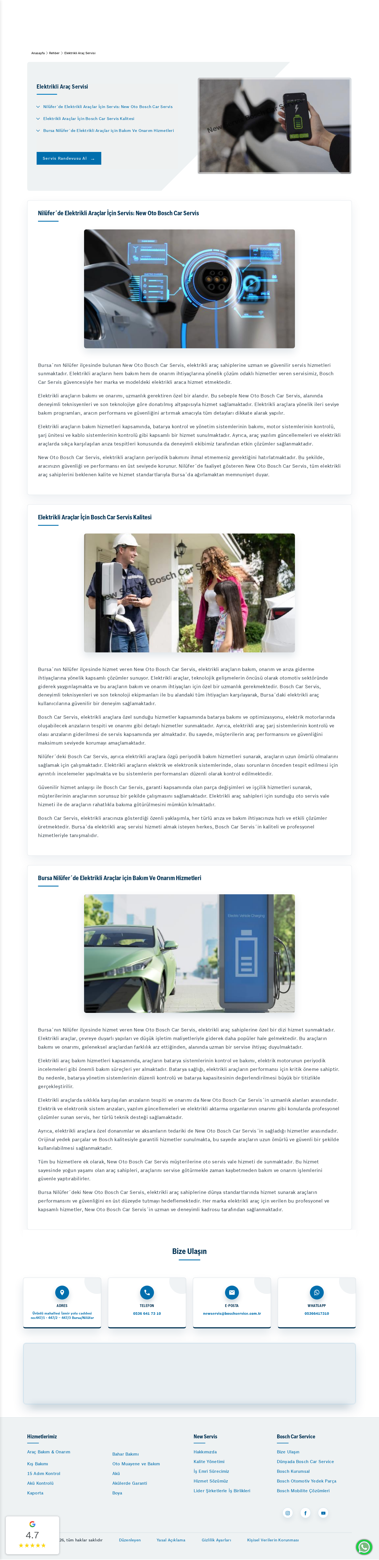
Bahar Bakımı (125, 1454)
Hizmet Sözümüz (211, 1481)
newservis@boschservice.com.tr (232, 1313)
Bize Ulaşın (288, 1451)
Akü (116, 1473)
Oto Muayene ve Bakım (136, 1463)
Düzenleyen (130, 1540)
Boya (117, 1493)
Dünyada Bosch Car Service (305, 1461)
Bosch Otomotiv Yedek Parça (306, 1481)
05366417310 (317, 1313)
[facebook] (305, 1513)
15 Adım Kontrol (43, 1473)
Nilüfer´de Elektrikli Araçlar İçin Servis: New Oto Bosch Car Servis (108, 106)
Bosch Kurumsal (293, 1471)
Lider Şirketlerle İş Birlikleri (222, 1490)
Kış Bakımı (37, 1463)
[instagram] (287, 1513)
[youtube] (323, 1513)
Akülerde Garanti (129, 1483)
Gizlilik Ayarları (216, 1540)
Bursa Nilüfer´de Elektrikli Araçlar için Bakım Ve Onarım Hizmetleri (108, 130)
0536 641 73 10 (147, 1313)
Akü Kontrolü (40, 1483)
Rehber (54, 53)
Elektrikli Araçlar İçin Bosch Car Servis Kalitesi (88, 118)
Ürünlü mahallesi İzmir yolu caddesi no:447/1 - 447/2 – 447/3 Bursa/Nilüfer (62, 1315)
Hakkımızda (205, 1451)
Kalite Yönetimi (209, 1461)
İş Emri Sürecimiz (211, 1471)
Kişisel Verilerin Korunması (273, 1540)
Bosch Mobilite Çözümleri (303, 1490)
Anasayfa (38, 53)
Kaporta (35, 1493)
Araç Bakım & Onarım (48, 1451)
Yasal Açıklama (171, 1540)
